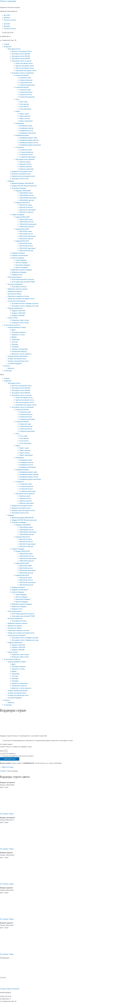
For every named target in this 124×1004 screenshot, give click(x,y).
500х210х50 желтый (26, 234)
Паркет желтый (24, 118)
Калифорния (20, 123)
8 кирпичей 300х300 (22, 75)
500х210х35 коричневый (27, 248)
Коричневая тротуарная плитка (26, 70)
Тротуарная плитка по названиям (23, 73)
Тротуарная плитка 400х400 (21, 56)
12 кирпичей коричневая (27, 157)
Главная (6, 44)
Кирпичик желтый (25, 164)
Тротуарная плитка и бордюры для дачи (25, 303)
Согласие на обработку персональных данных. (18, 756)
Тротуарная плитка (14, 49)
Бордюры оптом (17, 274)
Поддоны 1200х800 (18, 315)
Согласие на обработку (8, 753)
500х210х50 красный (26, 238)
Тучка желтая (23, 106)
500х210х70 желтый (26, 207)
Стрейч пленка (13, 318)
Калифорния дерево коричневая (30, 145)
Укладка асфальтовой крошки (18, 356)
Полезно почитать (10, 20)
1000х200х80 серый (25, 193)
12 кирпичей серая (25, 150)
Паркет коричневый (25, 121)
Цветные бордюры (18, 258)
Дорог (13, 330)
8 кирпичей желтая (25, 82)
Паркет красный (24, 116)
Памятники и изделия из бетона (18, 296)
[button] (62, 374)
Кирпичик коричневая (26, 169)
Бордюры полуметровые (20, 255)
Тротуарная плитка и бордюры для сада (25, 306)
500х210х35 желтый (26, 246)
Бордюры (11, 181)
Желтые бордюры (22, 262)
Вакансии (11, 368)
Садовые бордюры (18, 214)
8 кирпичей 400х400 (22, 87)
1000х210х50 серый (25, 219)
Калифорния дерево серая (28, 138)
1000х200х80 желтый (26, 195)
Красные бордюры (22, 267)
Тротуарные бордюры (19, 188)
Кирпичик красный (25, 166)
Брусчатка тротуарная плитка (21, 51)
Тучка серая (23, 102)
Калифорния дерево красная (29, 140)
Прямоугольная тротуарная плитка (23, 176)
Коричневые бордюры (23, 265)
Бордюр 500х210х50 (22, 229)
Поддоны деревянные (15, 308)
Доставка (7, 15)
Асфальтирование (6, 986)
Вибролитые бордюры (19, 272)
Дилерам (7, 17)
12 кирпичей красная (26, 152)
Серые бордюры (21, 260)
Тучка (17, 99)
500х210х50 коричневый (27, 236)
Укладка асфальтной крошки (9, 989)
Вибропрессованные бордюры (22, 270)
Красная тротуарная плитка (25, 66)
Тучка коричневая (25, 109)
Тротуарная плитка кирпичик (25, 159)
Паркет (18, 111)
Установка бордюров (15, 363)
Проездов (15, 344)
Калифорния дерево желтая (28, 142)
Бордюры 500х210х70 (23, 202)
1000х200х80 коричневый (27, 198)
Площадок (15, 346)
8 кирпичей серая (25, 77)
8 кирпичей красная (25, 80)
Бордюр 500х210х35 (22, 241)
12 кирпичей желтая (26, 154)
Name (2, 751)
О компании (8, 370)
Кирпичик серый (24, 162)
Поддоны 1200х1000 (18, 313)
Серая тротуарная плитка (24, 63)
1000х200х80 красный (26, 200)
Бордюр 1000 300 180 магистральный (24, 186)
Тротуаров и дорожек (19, 332)
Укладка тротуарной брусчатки (18, 361)
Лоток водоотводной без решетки (23, 279)
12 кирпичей (20, 147)
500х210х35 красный (26, 250)
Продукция (7, 46)
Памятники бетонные (7, 974)
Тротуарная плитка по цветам (21, 61)
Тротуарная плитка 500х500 (21, 58)
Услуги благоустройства (12, 325)
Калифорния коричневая (27, 133)
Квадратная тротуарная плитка (22, 171)
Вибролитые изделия (15, 291)
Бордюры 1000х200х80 (23, 190)
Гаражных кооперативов (20, 349)
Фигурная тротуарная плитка (21, 174)
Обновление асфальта (19, 351)
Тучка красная (24, 104)
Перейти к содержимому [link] (8, 1)
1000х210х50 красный (26, 226)
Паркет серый (24, 114)
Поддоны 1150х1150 (18, 310)
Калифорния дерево (22, 135)
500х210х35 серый (25, 243)
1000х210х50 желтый (26, 222)
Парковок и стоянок (18, 334)
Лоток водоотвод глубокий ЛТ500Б (23, 282)
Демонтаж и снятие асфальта (21, 354)
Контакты (7, 366)
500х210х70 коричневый (27, 210)
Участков (15, 342)
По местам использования (16, 301)
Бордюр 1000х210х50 (23, 217)
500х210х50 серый (25, 231)
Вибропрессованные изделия (17, 289)
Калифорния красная (26, 128)
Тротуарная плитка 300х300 (21, 54)
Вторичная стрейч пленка (20, 322)
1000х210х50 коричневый (27, 224)
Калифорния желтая (26, 130)
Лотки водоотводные (15, 277)
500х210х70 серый (25, 205)
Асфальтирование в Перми (17, 327)
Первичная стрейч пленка (20, 320)
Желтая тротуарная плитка (25, 68)
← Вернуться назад (6, 767)
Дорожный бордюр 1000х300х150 (23, 183)
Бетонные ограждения (15, 284)
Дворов (14, 337)
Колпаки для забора (14, 294)
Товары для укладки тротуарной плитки (21, 298)
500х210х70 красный (26, 212)
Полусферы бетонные (19, 286)
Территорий (15, 339)
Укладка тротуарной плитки (17, 358)
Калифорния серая (25, 126)
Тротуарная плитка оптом (20, 178)
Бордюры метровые (18, 253)
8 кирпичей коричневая (27, 85)
